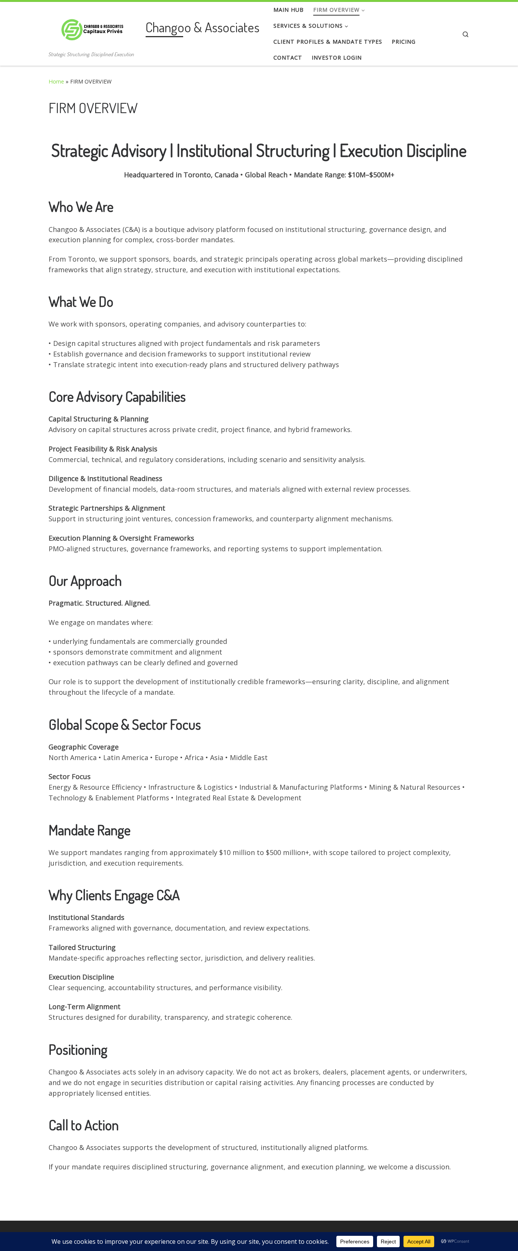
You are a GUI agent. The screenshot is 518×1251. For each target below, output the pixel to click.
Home (56, 81)
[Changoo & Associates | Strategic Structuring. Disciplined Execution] (96, 27)
